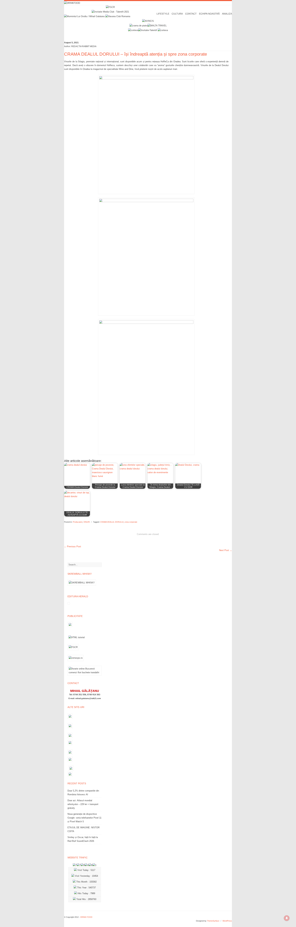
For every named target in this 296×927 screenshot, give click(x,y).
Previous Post (72, 546)
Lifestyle (163, 13)
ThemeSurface (213, 921)
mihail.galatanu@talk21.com (88, 698)
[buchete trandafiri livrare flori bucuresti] (84, 675)
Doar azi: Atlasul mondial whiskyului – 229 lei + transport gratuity (82, 804)
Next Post (225, 550)
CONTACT (191, 13)
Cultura (177, 13)
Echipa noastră (209, 13)
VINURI (86, 522)
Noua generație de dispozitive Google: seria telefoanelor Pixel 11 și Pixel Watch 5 (84, 818)
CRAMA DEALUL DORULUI (112, 522)
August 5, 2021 (71, 42)
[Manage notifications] (286, 918)
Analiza (227, 13)
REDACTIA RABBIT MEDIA (83, 46)
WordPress (227, 921)
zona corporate (131, 522)
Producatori (77, 522)
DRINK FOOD (86, 917)
